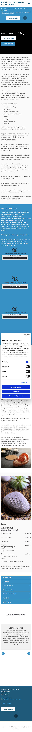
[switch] (28, 366)
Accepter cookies (14, 258)
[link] (15, 250)
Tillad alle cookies (16, 387)
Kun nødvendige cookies (16, 396)
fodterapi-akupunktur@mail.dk (12, 700)
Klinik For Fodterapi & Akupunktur (12, 3)
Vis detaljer (24, 382)
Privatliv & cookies (6, 703)
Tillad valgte (16, 391)
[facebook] (25, 18)
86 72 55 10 (9, 698)
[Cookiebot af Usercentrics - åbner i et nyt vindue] (23, 335)
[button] (29, 3)
